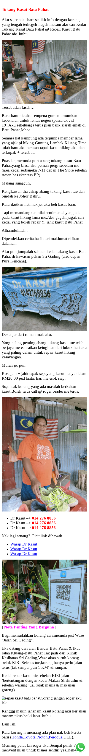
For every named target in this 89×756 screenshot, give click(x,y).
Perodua (55, 737)
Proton (42, 737)
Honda (17, 737)
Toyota (29, 737)
